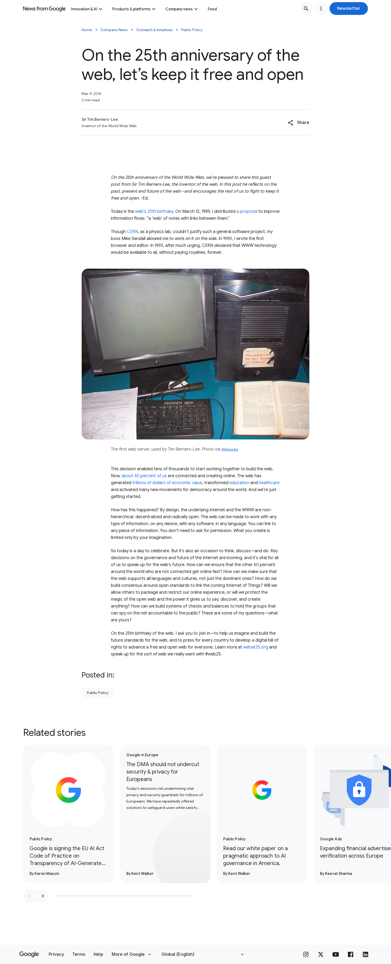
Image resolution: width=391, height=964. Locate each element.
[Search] (306, 8)
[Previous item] (29, 896)
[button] (349, 8)
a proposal (246, 211)
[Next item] (42, 896)
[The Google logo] (29, 954)
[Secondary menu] (321, 8)
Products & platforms (131, 9)
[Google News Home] (44, 8)
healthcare (269, 482)
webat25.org (255, 647)
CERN (132, 231)
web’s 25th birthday (154, 211)
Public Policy (191, 29)
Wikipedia (229, 449)
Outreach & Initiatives (154, 29)
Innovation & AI (84, 9)
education (239, 482)
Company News (114, 29)
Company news (179, 9)
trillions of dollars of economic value (167, 482)
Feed (212, 9)
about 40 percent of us (144, 476)
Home (87, 29)
